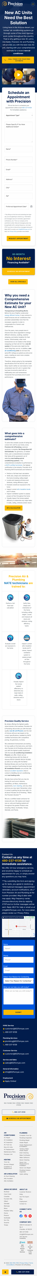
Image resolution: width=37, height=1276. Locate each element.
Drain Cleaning (24, 1153)
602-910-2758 (14, 1263)
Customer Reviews (25, 1192)
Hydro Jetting (24, 1174)
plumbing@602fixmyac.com (17, 1041)
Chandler (7, 1196)
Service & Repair (9, 1164)
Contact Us (23, 1204)
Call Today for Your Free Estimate (19, 60)
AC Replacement (9, 1149)
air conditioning (10, 350)
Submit (18, 1012)
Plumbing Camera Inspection (25, 1171)
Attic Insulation (8, 1178)
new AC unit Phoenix (16, 731)
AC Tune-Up (8, 1145)
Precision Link (8, 1154)
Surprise (6, 1222)
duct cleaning (17, 786)
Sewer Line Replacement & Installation (24, 1163)
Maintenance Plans (9, 1152)
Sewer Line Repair (25, 1168)
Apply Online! (10, 1081)
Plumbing (23, 1133)
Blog (21, 1199)
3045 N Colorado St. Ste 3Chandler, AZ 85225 (26, 1227)
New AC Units (8, 1147)
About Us (23, 1189)
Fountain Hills (8, 1199)
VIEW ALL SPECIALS (18, 281)
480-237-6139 (27, 107)
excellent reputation (16, 771)
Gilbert (6, 1201)
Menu (33, 4)
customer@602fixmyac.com (17, 1029)
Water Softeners (25, 1157)
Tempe (6, 1225)
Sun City (6, 1220)
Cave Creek (7, 1194)
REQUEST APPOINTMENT (18, 238)
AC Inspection (8, 1142)
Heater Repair (24, 1142)
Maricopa (7, 1206)
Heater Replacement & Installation (26, 1145)
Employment (23, 1201)
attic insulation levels (23, 489)
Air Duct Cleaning (9, 1176)
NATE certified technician (14, 465)
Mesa (5, 1208)
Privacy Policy (13, 231)
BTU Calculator (13, 508)
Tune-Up (6, 1162)
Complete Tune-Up (25, 1135)
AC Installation (8, 1140)
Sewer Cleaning (24, 1160)
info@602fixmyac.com (24, 229)
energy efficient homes (12, 315)
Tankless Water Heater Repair (24, 1149)
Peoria (6, 1213)
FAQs (21, 1194)
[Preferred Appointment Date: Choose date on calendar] (31, 206)
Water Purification (25, 1155)
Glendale (6, 1203)
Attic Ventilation (8, 1181)
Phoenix (6, 1215)
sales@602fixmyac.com (15, 1063)
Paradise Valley (8, 1210)
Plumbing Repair (24, 1140)
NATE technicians (16, 583)
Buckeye (6, 1191)
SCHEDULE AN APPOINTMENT (18, 271)
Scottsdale (7, 1217)
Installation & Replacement (8, 1167)
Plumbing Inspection (26, 1138)
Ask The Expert (24, 1196)
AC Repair (7, 1137)
